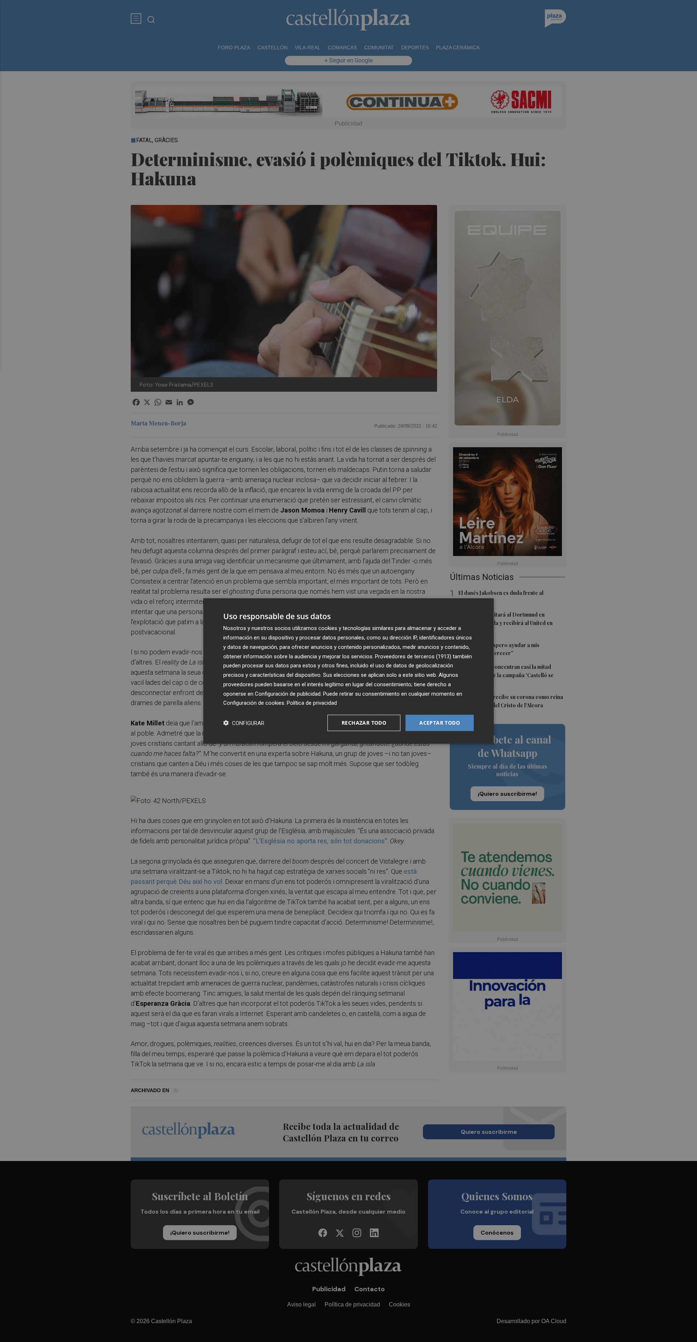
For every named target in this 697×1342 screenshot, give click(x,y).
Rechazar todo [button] (364, 722)
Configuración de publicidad (288, 693)
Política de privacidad (312, 703)
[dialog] (348, 671)
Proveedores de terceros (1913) (413, 656)
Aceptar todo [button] (439, 722)
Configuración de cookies (253, 703)
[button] (243, 723)
